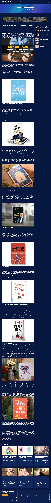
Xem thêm (4, 494)
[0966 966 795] (49, 495)
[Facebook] (12, 501)
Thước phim (21, 494)
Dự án (31, 1)
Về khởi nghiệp (36, 494)
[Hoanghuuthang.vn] (6, 1)
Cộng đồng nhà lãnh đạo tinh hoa (45, 493)
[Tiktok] (14, 501)
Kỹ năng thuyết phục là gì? (7, 438)
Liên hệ (39, 1)
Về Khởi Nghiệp (24, 13)
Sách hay (27, 1)
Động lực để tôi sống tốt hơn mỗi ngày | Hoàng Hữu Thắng (44, 27)
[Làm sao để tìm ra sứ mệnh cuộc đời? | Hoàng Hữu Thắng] (37, 34)
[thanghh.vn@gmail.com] (49, 497)
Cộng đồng (35, 1)
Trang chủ (19, 9)
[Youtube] (9, 501)
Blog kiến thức (18, 1)
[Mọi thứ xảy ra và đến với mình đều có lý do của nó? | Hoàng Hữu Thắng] (37, 31)
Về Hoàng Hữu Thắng (23, 492)
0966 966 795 (46, 1)
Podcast (23, 1)
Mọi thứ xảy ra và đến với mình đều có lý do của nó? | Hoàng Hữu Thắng (44, 31)
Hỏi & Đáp (37, 13)
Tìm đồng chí (21, 495)
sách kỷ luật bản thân (8, 34)
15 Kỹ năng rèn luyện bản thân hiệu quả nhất (9, 437)
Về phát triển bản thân (30, 9)
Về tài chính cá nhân (37, 495)
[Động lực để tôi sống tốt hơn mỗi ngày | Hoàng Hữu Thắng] (37, 27)
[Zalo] (16, 501)
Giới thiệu (13, 1)
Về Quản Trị (31, 13)
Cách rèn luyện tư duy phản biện (8, 439)
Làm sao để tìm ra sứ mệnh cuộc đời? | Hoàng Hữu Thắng (44, 34)
